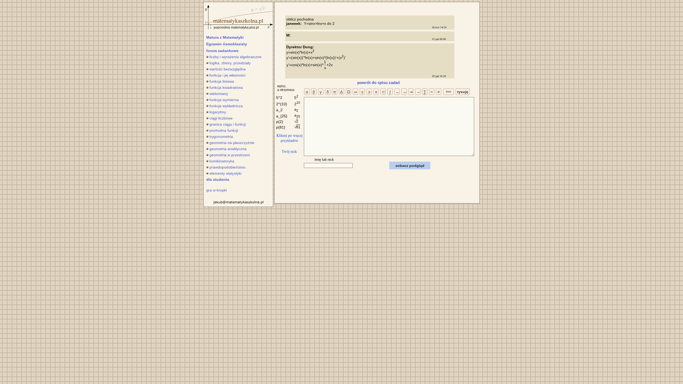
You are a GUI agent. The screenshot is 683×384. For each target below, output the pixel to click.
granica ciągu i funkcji (227, 124)
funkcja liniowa (221, 81)
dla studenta (217, 179)
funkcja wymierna (224, 100)
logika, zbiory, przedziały (230, 63)
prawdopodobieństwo (227, 167)
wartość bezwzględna (227, 69)
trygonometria (221, 136)
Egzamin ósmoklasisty (226, 44)
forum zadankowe (222, 51)
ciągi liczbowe (221, 118)
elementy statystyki (225, 173)
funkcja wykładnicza (226, 106)
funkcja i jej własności (227, 75)
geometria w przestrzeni (229, 155)
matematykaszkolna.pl (238, 20)
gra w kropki (216, 190)
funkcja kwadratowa (226, 87)
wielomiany (218, 93)
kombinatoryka (221, 161)
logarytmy (217, 112)
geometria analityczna (228, 149)
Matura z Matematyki (225, 37)
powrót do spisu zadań (378, 82)
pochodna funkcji (223, 130)
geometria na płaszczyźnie (231, 143)
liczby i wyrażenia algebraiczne (235, 57)
